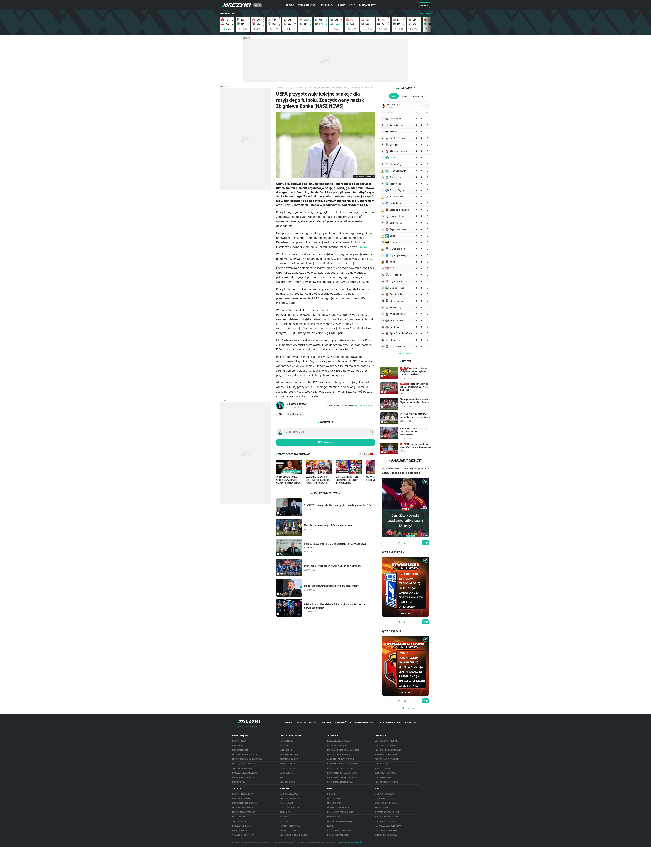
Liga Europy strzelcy (242, 798)
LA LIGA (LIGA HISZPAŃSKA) (243, 763)
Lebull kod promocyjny (386, 830)
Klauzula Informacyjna (389, 722)
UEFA (280, 414)
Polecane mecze (287, 821)
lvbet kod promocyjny (385, 821)
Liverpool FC (286, 750)
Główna (279, 87)
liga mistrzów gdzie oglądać (293, 835)
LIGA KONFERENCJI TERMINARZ (388, 750)
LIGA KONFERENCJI (240, 750)
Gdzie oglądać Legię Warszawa (341, 777)
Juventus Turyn (287, 782)
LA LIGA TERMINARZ (383, 763)
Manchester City (288, 773)
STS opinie (331, 793)
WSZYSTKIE (425, 13)
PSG (281, 777)
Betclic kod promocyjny (386, 803)
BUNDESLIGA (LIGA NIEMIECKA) (245, 773)
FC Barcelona (286, 741)
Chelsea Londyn (287, 768)
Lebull (330, 826)
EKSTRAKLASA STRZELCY (242, 807)
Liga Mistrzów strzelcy (243, 793)
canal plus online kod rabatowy (342, 763)
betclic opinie (381, 807)
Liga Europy (237, 745)
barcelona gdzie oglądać (339, 741)
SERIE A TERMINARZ (383, 768)
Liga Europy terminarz (385, 745)
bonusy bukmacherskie (338, 835)
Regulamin (326, 722)
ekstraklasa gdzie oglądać (340, 754)
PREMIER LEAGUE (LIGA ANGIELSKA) (247, 759)
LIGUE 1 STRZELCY (239, 830)
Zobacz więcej (405, 353)
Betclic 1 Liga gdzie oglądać (340, 768)
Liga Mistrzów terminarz (386, 741)
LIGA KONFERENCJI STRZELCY (244, 803)
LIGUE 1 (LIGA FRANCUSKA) (243, 777)
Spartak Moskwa (295, 414)
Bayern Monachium (289, 759)
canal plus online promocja (340, 759)
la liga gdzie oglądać (337, 745)
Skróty (341, 5)
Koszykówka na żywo (290, 807)
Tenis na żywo (286, 803)
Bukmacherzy (367, 5)
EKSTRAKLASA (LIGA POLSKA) (244, 754)
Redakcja (301, 722)
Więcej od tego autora (351, 405)
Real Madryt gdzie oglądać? (340, 812)
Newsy (290, 5)
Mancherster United (289, 754)
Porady (283, 816)
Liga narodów (238, 782)
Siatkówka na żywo (289, 793)
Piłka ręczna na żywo (290, 798)
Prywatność (341, 722)
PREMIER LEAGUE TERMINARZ (387, 759)
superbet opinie (334, 803)
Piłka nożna (300, 87)
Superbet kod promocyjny (387, 812)
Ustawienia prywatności (362, 722)
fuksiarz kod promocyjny (339, 821)
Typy (352, 5)
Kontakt (289, 722)
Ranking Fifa (286, 812)
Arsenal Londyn (287, 763)
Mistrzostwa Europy (290, 830)
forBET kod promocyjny (339, 807)
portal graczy (412, 722)
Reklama (313, 722)
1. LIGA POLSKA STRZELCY (243, 835)
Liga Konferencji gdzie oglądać (342, 773)
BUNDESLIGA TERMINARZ (385, 773)
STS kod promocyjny (384, 793)
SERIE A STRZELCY (240, 821)
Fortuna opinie (334, 798)
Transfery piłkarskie (290, 826)
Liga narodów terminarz (386, 782)
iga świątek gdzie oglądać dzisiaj (343, 750)
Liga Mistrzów (239, 741)
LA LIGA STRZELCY (240, 816)
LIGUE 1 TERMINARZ (383, 777)
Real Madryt (286, 745)
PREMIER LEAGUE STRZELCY (244, 812)
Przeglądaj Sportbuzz (405, 708)
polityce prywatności (355, 842)
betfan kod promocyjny (386, 816)
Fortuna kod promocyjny (387, 798)
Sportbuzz (326, 5)
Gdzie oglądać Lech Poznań (340, 782)
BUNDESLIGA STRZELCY (242, 826)
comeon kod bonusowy (386, 835)
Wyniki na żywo (307, 5)
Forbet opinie (333, 816)
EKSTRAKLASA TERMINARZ (386, 754)
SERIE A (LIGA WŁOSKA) (242, 768)
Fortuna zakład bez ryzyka (388, 826)
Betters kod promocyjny (339, 830)
